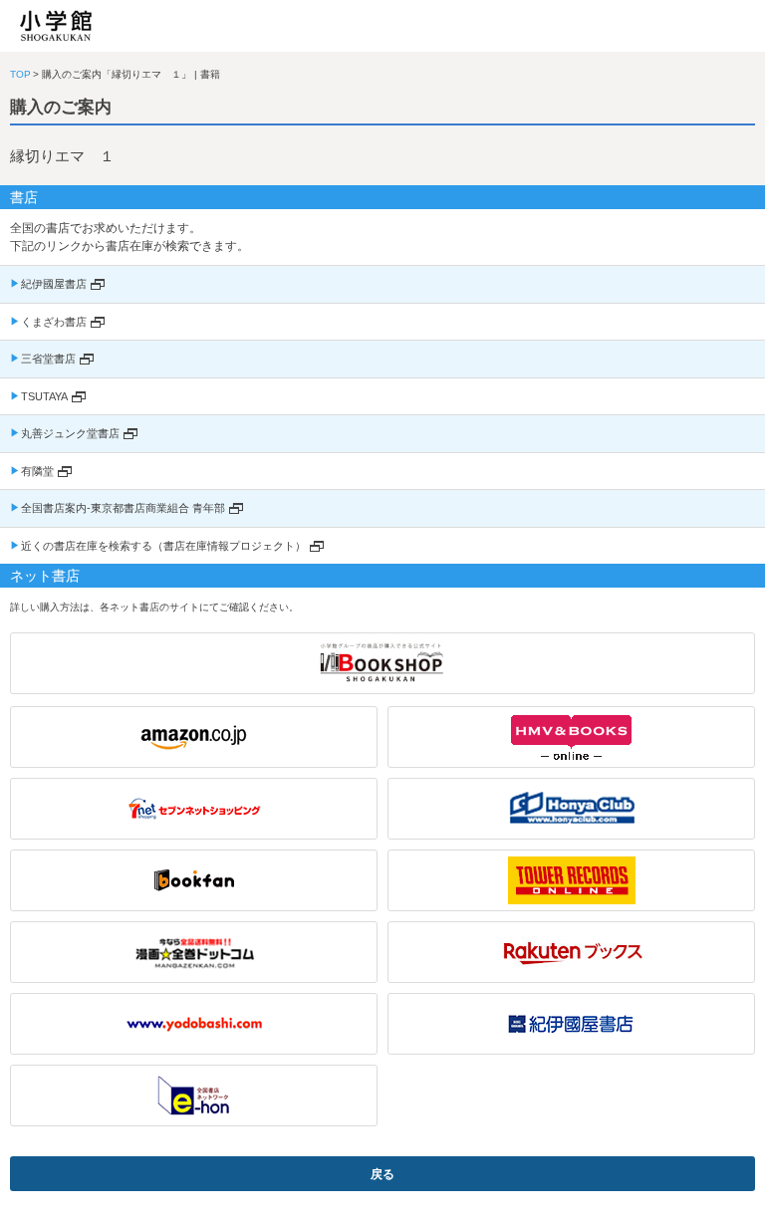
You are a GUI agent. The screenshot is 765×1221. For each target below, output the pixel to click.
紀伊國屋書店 (54, 284)
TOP (20, 74)
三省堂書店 (48, 359)
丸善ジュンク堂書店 (70, 433)
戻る (382, 1174)
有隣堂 (37, 471)
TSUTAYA (44, 396)
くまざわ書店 (54, 322)
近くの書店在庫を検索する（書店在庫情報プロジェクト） (163, 546)
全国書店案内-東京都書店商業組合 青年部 (123, 508)
